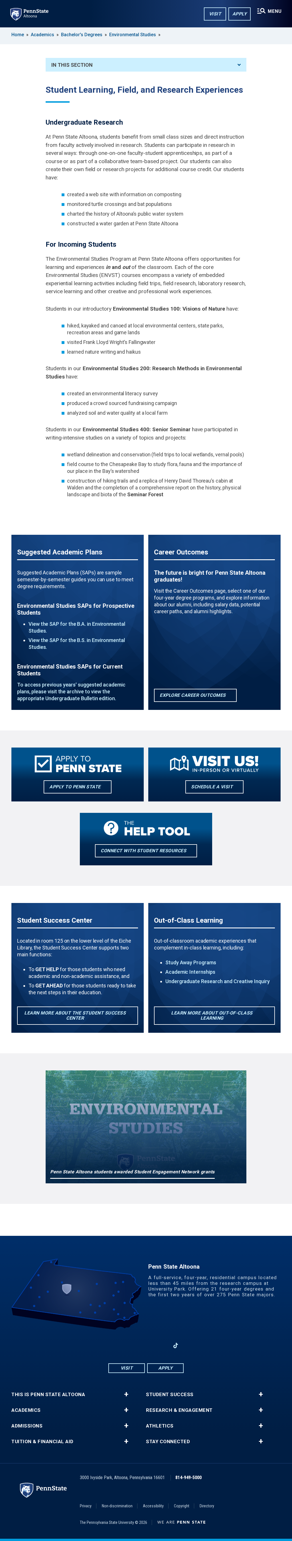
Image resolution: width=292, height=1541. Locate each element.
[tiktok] (176, 1345)
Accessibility (153, 1506)
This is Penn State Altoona (48, 1394)
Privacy (86, 1506)
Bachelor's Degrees (81, 34)
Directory (207, 1506)
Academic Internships (190, 972)
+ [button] (126, 1394)
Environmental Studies (132, 34)
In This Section (72, 65)
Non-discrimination (117, 1506)
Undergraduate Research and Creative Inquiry (217, 981)
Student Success (170, 1394)
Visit (215, 14)
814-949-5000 (188, 1477)
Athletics (160, 1426)
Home (17, 34)
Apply (239, 14)
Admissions (26, 1426)
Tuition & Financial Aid (42, 1441)
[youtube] (146, 1345)
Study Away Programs (190, 962)
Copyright (181, 1506)
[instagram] (131, 1345)
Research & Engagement (179, 1410)
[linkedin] (161, 1345)
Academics (42, 34)
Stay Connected (168, 1441)
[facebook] (116, 1345)
